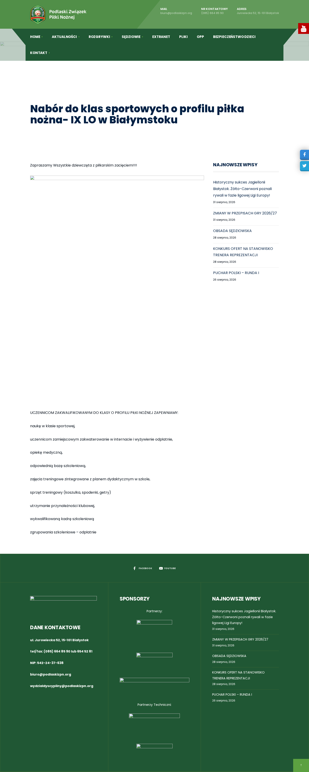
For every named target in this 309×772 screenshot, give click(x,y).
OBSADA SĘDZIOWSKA (232, 230)
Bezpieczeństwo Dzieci (234, 36)
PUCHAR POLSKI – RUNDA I (236, 272)
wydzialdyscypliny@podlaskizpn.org (61, 686)
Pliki (183, 36)
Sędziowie (131, 36)
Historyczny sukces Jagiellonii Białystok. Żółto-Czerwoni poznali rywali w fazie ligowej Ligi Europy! (242, 189)
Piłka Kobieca (119, 132)
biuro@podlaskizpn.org (50, 674)
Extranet (161, 36)
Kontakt (38, 52)
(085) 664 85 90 (57, 651)
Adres (258, 11)
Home (35, 36)
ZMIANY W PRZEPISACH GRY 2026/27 (245, 213)
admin (69, 132)
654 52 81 (85, 651)
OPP (200, 36)
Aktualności (64, 36)
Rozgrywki (99, 36)
